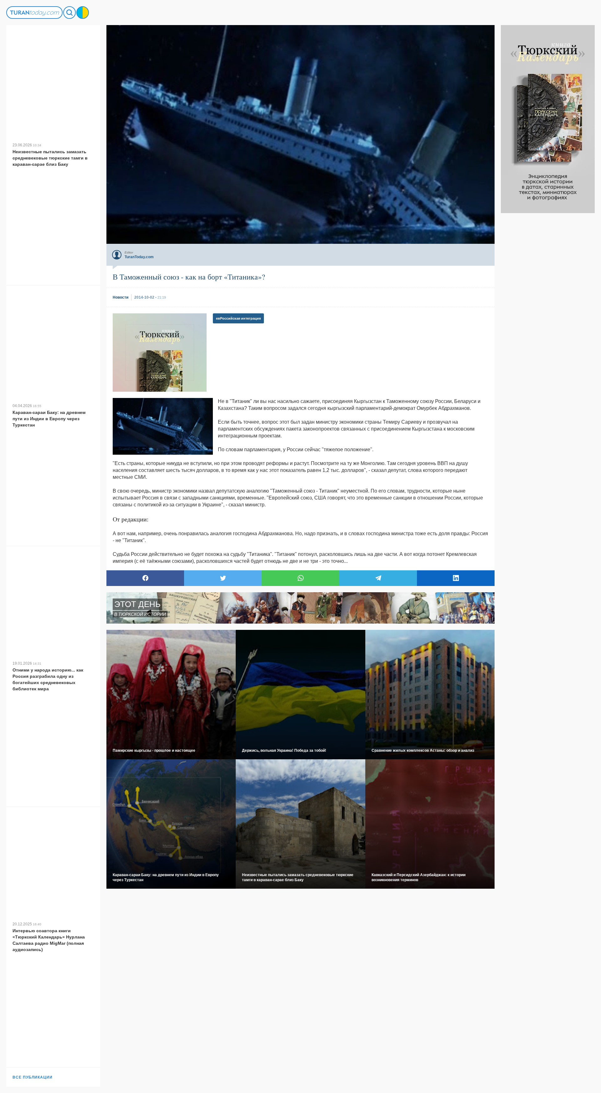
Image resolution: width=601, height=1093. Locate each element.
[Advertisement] (548, 307)
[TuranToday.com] (34, 12)
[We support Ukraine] (82, 12)
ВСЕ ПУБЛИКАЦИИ (33, 1077)
